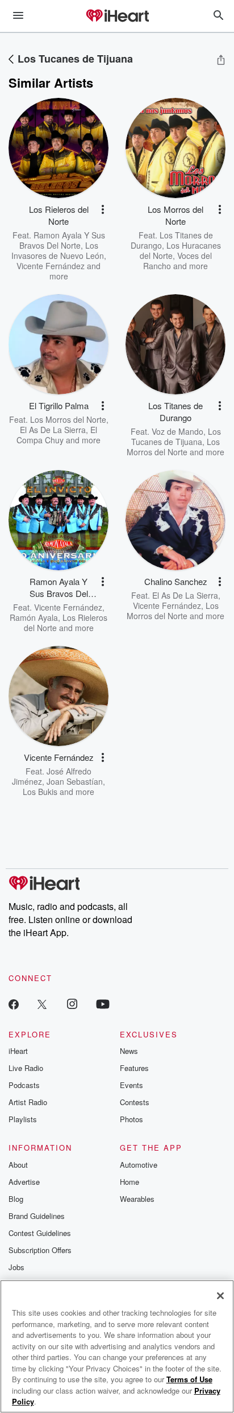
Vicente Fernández (50, 265)
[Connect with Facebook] (14, 1003)
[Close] (220, 1295)
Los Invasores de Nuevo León (57, 250)
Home (129, 1181)
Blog (16, 1198)
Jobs (16, 1267)
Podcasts (24, 1085)
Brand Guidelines (37, 1215)
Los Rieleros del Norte (66, 622)
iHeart (18, 1050)
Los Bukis (40, 791)
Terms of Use (189, 1379)
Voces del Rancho (177, 260)
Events (131, 1085)
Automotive (138, 1164)
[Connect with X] (42, 1003)
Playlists (23, 1119)
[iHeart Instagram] (72, 1003)
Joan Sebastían (75, 781)
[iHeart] (117, 16)
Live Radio (26, 1067)
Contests (134, 1102)
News (129, 1050)
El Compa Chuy (56, 435)
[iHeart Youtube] (103, 1003)
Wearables (137, 1198)
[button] (102, 209)
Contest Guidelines (40, 1232)
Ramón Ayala (34, 617)
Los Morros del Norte (68, 419)
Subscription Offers (40, 1250)
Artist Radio (28, 1102)
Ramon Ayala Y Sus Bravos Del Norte (62, 240)
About (18, 1164)
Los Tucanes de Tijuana (75, 58)
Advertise (24, 1181)
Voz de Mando (177, 431)
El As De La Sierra (53, 429)
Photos (131, 1119)
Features (134, 1067)
